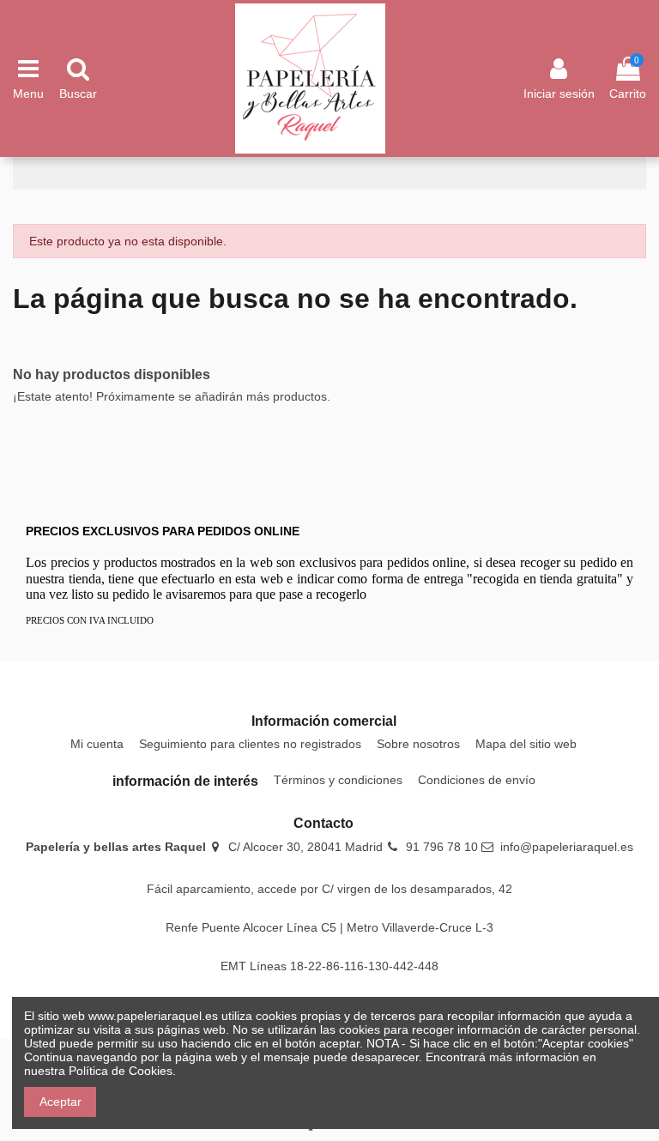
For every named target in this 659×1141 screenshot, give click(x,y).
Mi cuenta (97, 744)
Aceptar (60, 1101)
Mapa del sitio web (526, 744)
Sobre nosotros (418, 744)
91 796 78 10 (442, 847)
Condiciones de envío (476, 780)
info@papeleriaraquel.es (566, 847)
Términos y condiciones (338, 780)
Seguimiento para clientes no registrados (250, 744)
